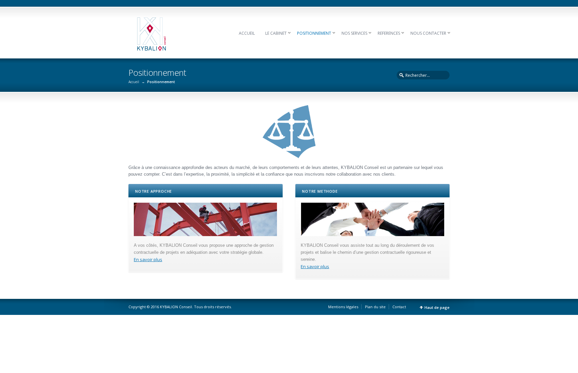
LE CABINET (276, 33)
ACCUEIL (247, 33)
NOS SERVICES (354, 33)
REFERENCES (389, 33)
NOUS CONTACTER (428, 33)
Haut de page (437, 307)
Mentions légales (343, 306)
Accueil (133, 81)
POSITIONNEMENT (314, 33)
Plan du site (375, 306)
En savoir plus (148, 259)
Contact (399, 306)
